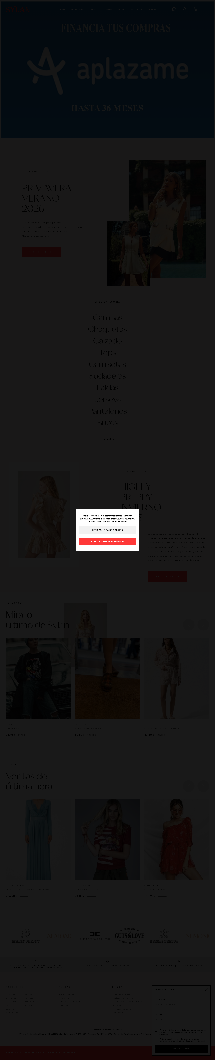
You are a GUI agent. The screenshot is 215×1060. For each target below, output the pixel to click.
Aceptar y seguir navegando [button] (107, 542)
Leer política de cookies (107, 530)
